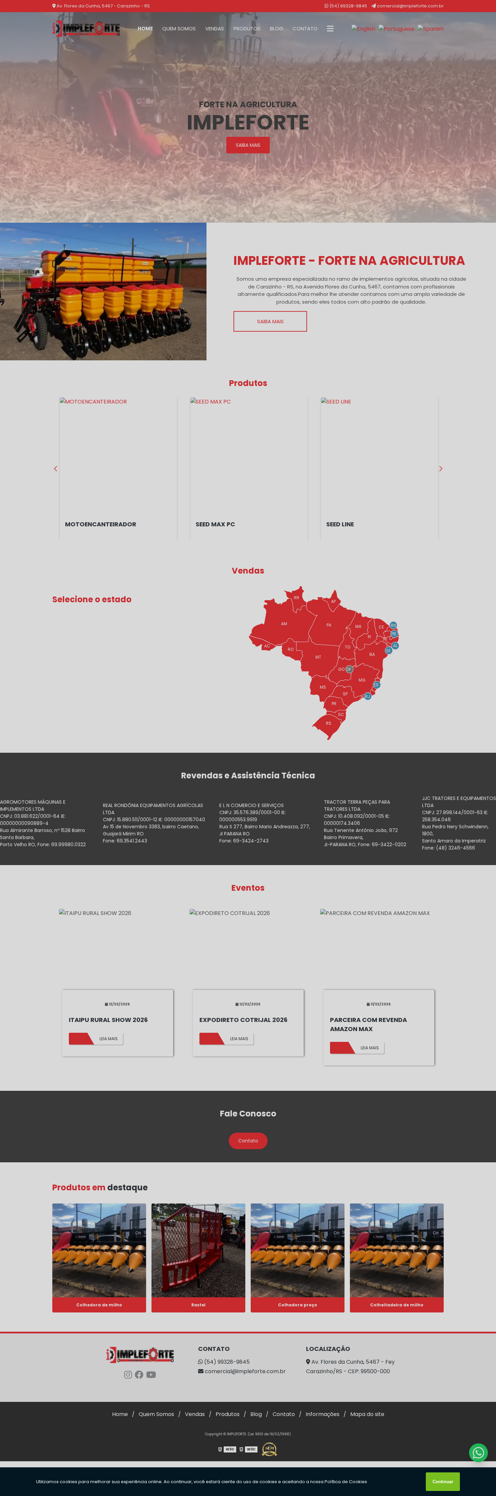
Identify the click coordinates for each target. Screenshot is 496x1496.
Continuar (443, 1481)
